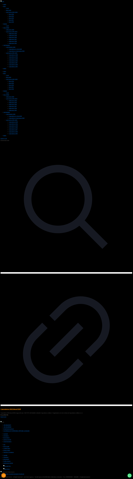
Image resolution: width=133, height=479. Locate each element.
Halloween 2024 (13, 33)
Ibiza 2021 (11, 20)
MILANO (5, 24)
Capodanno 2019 (13, 66)
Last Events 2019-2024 (11, 31)
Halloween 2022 (13, 37)
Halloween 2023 (13, 35)
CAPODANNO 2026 (10, 47)
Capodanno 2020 (13, 64)
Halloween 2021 (13, 39)
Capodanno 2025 (13, 55)
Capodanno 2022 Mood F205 (11, 409)
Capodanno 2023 (13, 59)
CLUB (7, 8)
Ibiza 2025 (8, 10)
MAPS (4, 4)
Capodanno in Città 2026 (15, 49)
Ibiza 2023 (11, 16)
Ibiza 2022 (11, 18)
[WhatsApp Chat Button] (129, 475)
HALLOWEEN (6, 27)
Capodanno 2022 (13, 61)
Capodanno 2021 (13, 62)
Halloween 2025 (10, 29)
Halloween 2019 (13, 43)
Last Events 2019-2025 (11, 53)
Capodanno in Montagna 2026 (16, 51)
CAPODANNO (6, 45)
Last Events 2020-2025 (12, 12)
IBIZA (4, 6)
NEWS (4, 68)
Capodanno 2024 (13, 57)
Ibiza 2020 (11, 22)
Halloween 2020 (13, 41)
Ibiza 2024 (11, 14)
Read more (3, 417)
